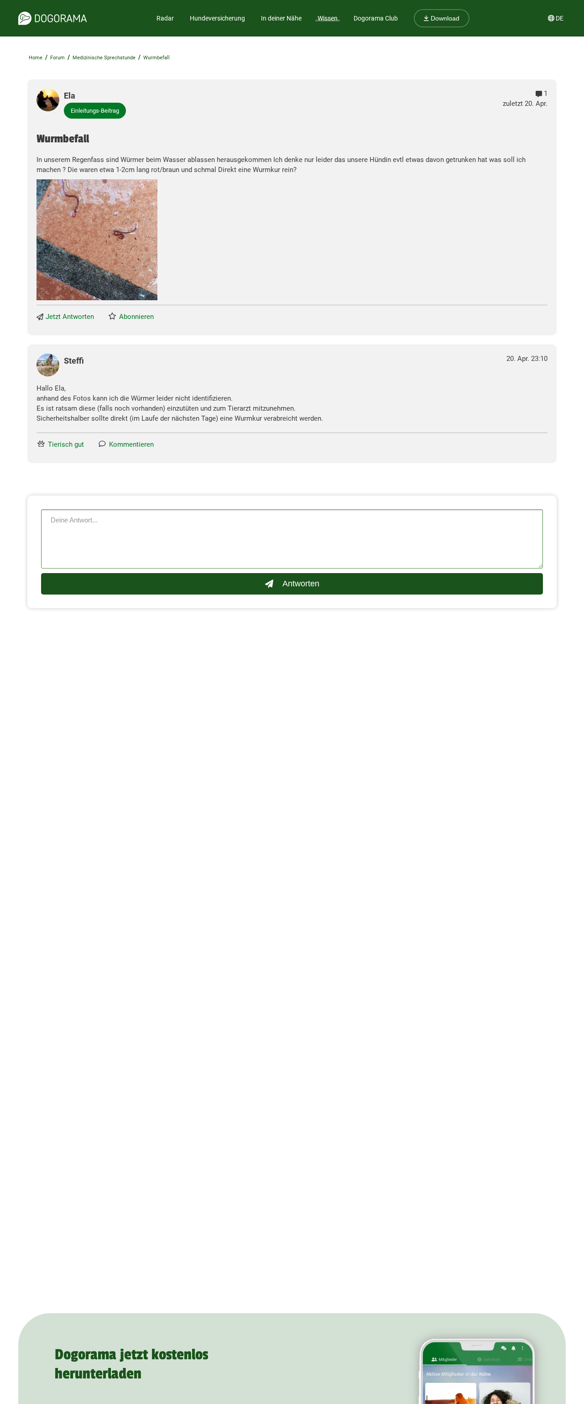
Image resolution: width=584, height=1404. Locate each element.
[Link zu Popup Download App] (96, 239)
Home (35, 58)
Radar (165, 18)
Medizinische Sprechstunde (104, 58)
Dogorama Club (376, 18)
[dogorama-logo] (52, 18)
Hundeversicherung (217, 18)
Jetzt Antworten (70, 317)
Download (444, 18)
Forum (57, 58)
